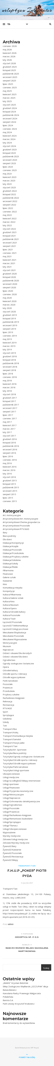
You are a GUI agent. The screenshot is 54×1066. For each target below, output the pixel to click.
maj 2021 (7, 256)
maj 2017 (7, 421)
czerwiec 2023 (10, 170)
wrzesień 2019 (10, 325)
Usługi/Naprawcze (11, 798)
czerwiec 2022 (10, 211)
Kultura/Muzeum (11, 604)
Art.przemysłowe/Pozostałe (16, 525)
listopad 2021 (9, 235)
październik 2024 (11, 115)
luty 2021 (7, 266)
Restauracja (8, 704)
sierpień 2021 (9, 246)
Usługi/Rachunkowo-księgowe (17, 815)
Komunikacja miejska (12, 587)
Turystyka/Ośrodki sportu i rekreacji (20, 760)
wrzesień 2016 (10, 449)
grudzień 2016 (10, 439)
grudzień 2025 (10, 66)
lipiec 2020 (8, 290)
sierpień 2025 (9, 80)
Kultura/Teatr (9, 618)
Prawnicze (8, 687)
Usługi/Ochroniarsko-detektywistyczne (21, 801)
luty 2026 (7, 59)
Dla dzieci (7, 539)
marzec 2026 (9, 56)
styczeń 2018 (9, 394)
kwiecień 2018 (9, 384)
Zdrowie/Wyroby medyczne (16, 842)
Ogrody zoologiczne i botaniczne (18, 663)
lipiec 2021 (8, 249)
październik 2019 (11, 321)
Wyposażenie (9, 832)
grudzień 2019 (10, 315)
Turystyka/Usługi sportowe (16, 770)
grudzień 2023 (10, 149)
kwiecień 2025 (9, 94)
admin (10, 924)
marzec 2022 (9, 222)
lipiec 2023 (8, 166)
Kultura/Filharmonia (12, 594)
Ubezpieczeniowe (11, 773)
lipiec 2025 (8, 84)
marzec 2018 (9, 387)
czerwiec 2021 (10, 253)
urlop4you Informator (27, 10)
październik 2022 (11, 197)
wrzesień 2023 (10, 159)
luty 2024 (7, 142)
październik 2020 (11, 280)
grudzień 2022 (10, 190)
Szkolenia (7, 718)
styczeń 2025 (9, 104)
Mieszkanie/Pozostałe (13, 635)
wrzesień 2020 (10, 284)
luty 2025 (7, 101)
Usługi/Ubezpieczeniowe (15, 829)
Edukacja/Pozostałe (12, 549)
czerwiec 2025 (10, 87)
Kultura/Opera (9, 608)
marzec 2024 (9, 139)
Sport (5, 711)
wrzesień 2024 (10, 118)
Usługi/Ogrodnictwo (12, 804)
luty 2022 (7, 225)
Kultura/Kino (9, 601)
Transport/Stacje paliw (14, 742)
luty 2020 (7, 308)
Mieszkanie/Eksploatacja (14, 632)
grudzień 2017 (10, 397)
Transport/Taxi (10, 746)
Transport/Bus (10, 729)
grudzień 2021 (10, 232)
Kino (5, 584)
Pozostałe (8, 684)
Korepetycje (9, 591)
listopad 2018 (9, 359)
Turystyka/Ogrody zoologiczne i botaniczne (23, 756)
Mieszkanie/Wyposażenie (15, 639)
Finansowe (8, 573)
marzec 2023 (9, 180)
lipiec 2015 (8, 497)
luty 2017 (7, 432)
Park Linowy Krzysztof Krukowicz (18, 1003)
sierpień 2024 (9, 122)
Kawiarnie (7, 580)
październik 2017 (11, 404)
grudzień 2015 (10, 480)
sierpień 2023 (9, 163)
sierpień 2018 (9, 370)
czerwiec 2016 (10, 459)
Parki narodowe (10, 680)
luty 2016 (7, 473)
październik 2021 (11, 239)
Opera (6, 667)
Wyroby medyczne (12, 835)
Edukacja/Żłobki (10, 567)
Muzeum (7, 646)
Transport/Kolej (10, 732)
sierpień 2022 (9, 204)
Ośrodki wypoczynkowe (14, 677)
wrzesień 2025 (10, 77)
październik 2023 (11, 156)
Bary (5, 532)
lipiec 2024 (8, 125)
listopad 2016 (9, 442)
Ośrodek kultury (10, 670)
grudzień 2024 (10, 108)
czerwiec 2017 (10, 418)
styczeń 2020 (9, 311)
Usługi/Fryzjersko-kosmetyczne (18, 791)
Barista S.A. (8, 1000)
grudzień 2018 (10, 356)
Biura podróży (9, 536)
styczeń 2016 (9, 477)
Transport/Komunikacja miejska (18, 735)
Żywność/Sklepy (10, 860)
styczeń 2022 (9, 228)
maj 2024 (7, 132)
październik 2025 (11, 73)
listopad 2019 (9, 318)
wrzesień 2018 (10, 366)
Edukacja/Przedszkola (13, 553)
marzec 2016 (9, 470)
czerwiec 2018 (10, 377)
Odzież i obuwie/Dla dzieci (15, 656)
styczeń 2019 (9, 353)
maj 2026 (7, 49)
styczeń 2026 (9, 63)
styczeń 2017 (9, 435)
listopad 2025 (9, 70)
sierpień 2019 (9, 328)
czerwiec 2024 (10, 128)
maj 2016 (7, 463)
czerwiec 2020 (10, 294)
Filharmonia (8, 570)
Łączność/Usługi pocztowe (15, 629)
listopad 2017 (9, 401)
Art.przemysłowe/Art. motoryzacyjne (20, 518)
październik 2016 (11, 446)
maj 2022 (7, 215)
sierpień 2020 (9, 287)
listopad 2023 (9, 153)
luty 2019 (7, 349)
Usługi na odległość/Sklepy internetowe (21, 780)
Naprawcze (8, 649)
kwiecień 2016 (9, 466)
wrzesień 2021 (10, 242)
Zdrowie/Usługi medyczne (15, 839)
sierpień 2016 (9, 452)
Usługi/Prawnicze (11, 811)
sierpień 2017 (9, 411)
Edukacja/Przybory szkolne (16, 556)
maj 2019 (7, 339)
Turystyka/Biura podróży (14, 753)
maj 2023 (7, 173)
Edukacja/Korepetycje (13, 542)
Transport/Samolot (12, 739)
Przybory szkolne (11, 694)
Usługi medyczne (11, 777)
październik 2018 (11, 363)
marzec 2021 (9, 263)
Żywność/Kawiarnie (12, 849)
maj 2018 (7, 380)
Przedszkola (9, 691)
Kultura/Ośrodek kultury (14, 611)
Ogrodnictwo (9, 660)
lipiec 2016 (8, 456)
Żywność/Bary (9, 846)
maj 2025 (7, 90)
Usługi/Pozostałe (11, 808)
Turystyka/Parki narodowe (15, 767)
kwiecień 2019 (9, 342)
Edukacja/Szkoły (10, 563)
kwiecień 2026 (9, 53)
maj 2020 (7, 297)
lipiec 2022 (8, 208)
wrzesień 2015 (10, 490)
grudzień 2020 (10, 273)
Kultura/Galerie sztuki (13, 598)
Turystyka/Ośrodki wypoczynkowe (19, 763)
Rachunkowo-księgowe (14, 698)
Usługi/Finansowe (11, 787)
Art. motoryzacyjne (12, 515)
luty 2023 (7, 184)
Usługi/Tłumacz (10, 825)
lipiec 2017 (8, 415)
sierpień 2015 (9, 494)
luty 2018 (7, 390)
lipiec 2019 (8, 332)
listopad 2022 (9, 194)
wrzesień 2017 (10, 408)
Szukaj (46, 968)
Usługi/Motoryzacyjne (13, 794)
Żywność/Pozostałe (12, 853)
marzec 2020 (9, 304)
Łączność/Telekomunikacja (15, 625)
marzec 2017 (9, 428)
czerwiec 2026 (10, 46)
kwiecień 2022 (9, 218)
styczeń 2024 (9, 146)
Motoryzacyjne (10, 642)
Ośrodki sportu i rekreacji (15, 673)
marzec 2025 (9, 97)
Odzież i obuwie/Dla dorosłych (17, 653)
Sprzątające (8, 715)
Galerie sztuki (9, 577)
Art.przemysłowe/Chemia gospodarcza (21, 522)
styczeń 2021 (9, 270)
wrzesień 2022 (10, 201)
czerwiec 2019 (10, 335)
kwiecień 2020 (9, 301)
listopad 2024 (9, 111)
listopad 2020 (9, 277)
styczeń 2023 (9, 187)
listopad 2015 (9, 484)
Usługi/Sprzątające (12, 822)
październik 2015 (11, 487)
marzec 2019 (9, 346)
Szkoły (6, 722)
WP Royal (35, 1047)
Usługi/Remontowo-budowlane (18, 818)
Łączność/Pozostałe (12, 622)
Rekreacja (7, 701)
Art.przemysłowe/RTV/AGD (16, 529)
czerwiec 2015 (10, 501)
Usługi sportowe (11, 784)
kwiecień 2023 (9, 177)
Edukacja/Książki (10, 546)
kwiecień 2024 (9, 135)
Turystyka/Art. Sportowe (14, 749)
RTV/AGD (7, 708)
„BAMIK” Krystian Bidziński (15, 983)
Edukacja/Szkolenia (12, 560)
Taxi (5, 725)
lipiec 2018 (8, 373)
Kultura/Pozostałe (11, 615)
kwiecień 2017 (9, 425)
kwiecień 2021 (9, 259)
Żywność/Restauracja (13, 856)
